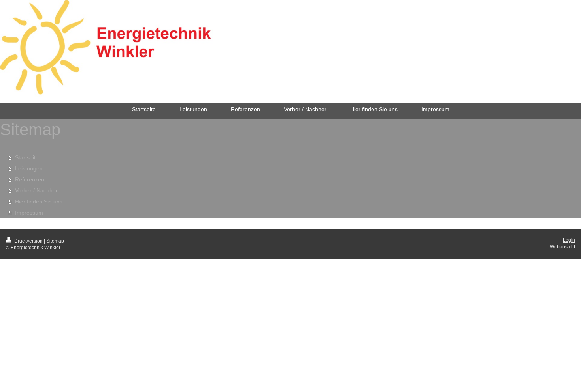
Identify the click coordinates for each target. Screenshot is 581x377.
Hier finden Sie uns (38, 201)
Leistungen (29, 168)
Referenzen (29, 179)
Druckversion (28, 241)
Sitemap (55, 241)
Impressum (29, 212)
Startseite (27, 157)
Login (569, 240)
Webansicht (562, 247)
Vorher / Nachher (36, 190)
